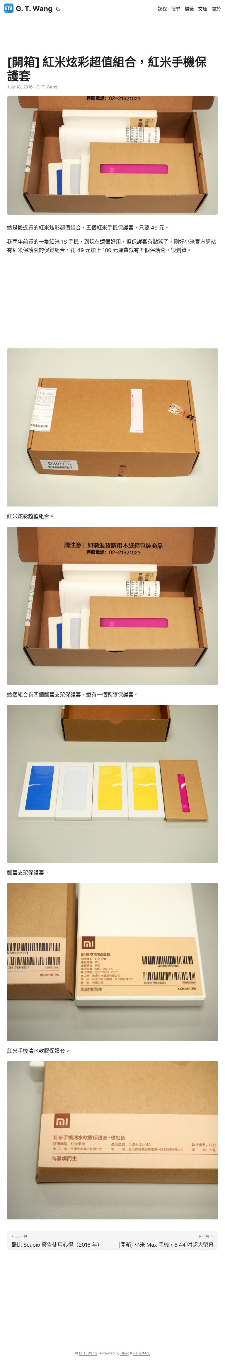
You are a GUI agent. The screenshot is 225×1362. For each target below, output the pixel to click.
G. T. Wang (34, 8)
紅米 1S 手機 (64, 242)
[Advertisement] (112, 31)
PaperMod (141, 1353)
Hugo (124, 1353)
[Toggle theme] (58, 9)
